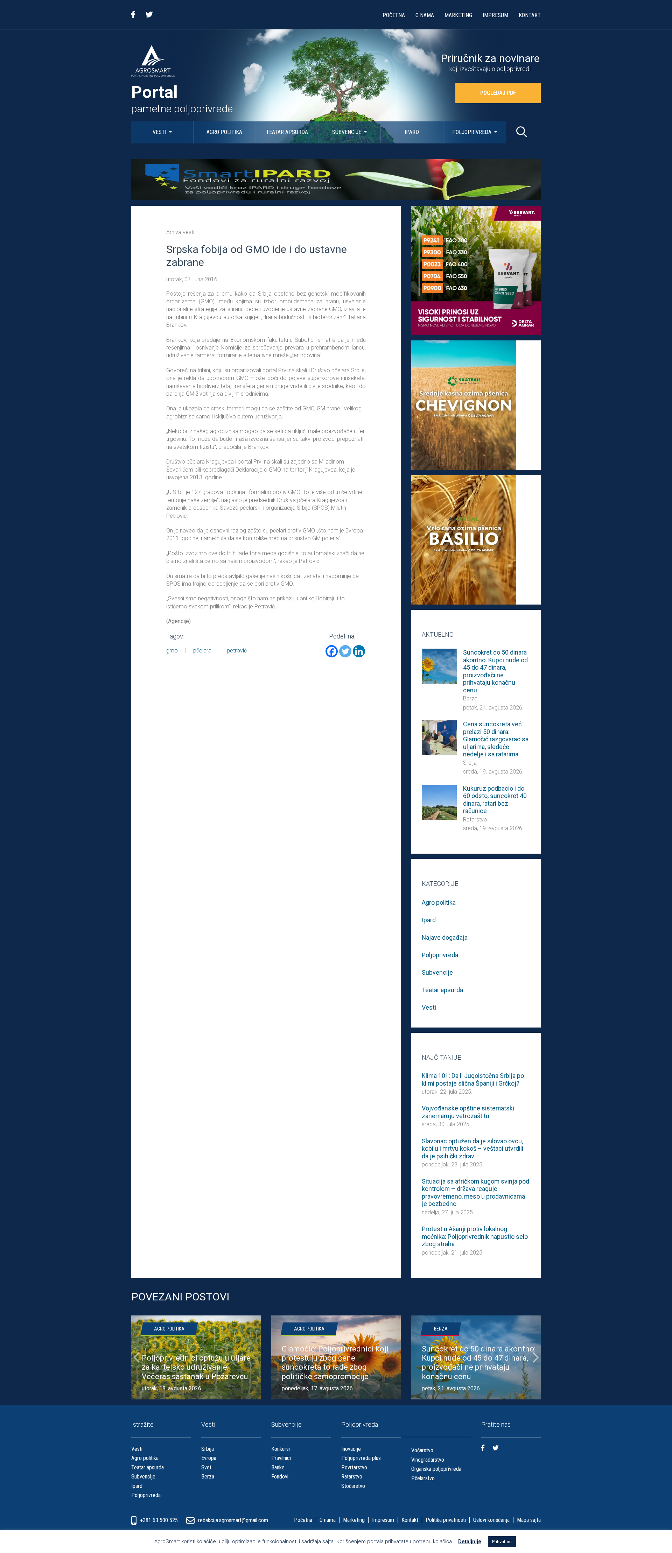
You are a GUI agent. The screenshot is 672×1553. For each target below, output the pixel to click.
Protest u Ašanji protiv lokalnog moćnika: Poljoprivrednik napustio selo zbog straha (475, 1236)
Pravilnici (281, 1458)
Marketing (458, 15)
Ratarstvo (475, 819)
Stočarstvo (353, 1486)
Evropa (208, 1458)
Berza (470, 698)
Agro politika (224, 132)
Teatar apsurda (287, 132)
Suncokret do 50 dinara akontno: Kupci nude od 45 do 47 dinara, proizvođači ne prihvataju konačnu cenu (495, 671)
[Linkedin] (359, 651)
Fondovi (279, 1476)
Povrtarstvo (354, 1467)
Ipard (412, 132)
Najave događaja (445, 937)
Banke (278, 1467)
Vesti (160, 132)
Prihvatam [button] (502, 1541)
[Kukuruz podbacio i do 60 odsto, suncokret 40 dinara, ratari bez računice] (439, 801)
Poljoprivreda (472, 132)
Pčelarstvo (423, 1478)
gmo (172, 650)
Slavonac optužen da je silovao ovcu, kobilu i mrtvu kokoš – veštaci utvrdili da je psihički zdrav (472, 1148)
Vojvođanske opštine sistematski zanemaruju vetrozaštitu (468, 1112)
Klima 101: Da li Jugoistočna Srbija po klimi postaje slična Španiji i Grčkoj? (473, 1079)
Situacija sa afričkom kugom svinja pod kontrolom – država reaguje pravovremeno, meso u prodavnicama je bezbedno (475, 1193)
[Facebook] (332, 651)
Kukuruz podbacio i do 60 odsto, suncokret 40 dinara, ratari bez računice (495, 800)
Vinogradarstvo (427, 1459)
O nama (424, 15)
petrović (237, 650)
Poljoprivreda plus (361, 1458)
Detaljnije (469, 1541)
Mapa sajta (529, 1520)
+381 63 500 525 (159, 1520)
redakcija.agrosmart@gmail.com (233, 1520)
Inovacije (351, 1449)
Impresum (495, 15)
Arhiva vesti (180, 232)
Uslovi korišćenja (491, 1520)
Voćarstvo (422, 1450)
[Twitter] (345, 651)
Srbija (470, 763)
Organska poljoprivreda (436, 1469)
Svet (206, 1467)
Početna (394, 15)
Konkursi (280, 1449)
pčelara (202, 650)
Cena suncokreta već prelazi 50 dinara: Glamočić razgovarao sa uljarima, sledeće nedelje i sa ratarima (495, 739)
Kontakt (530, 15)
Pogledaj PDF (498, 93)
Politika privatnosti (446, 1520)
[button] (136, 1357)
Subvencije (347, 132)
